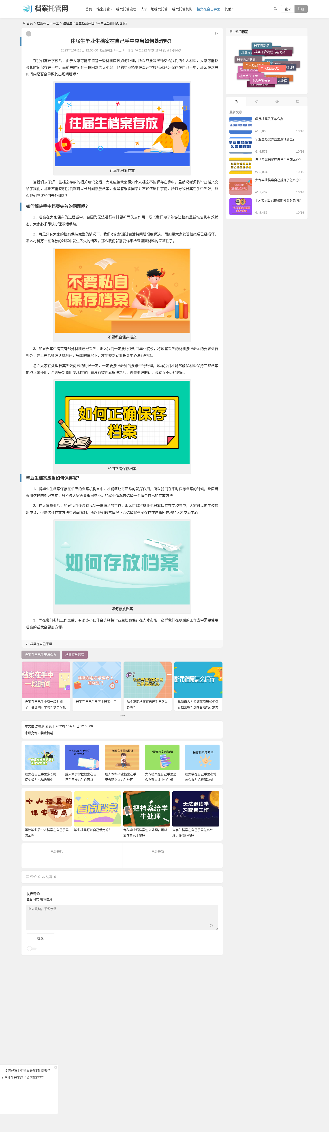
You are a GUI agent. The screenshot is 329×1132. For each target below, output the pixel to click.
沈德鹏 (40, 726)
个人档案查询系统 (257, 49)
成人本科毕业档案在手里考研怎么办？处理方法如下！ (80, 779)
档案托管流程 (126, 9)
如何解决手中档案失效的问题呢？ (27, 1070)
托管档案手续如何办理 (262, 77)
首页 (88, 9)
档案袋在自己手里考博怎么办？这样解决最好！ (160, 779)
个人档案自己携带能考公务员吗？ (278, 200)
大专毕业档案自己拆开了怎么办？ (278, 180)
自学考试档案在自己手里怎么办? (278, 159)
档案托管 (103, 9)
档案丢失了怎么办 (280, 78)
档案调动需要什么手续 (249, 57)
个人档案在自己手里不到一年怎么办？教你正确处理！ (200, 779)
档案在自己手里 (208, 9)
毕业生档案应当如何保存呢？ (24, 1077)
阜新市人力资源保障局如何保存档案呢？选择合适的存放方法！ (198, 707)
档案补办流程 (277, 66)
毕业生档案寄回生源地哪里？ (275, 139)
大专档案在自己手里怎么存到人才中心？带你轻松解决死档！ (120, 779)
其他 (228, 9)
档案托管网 (51, 8)
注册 (301, 9)
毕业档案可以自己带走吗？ (93, 830)
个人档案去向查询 (264, 61)
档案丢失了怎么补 (251, 66)
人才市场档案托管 (154, 9)
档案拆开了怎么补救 (280, 61)
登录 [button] (288, 9)
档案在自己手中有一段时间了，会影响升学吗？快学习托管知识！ (45, 707)
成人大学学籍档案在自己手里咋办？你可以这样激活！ (40, 779)
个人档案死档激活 (273, 49)
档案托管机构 (182, 9)
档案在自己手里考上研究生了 (96, 701)
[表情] (211, 926)
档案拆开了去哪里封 (267, 84)
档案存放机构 (284, 57)
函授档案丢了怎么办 (269, 119)
